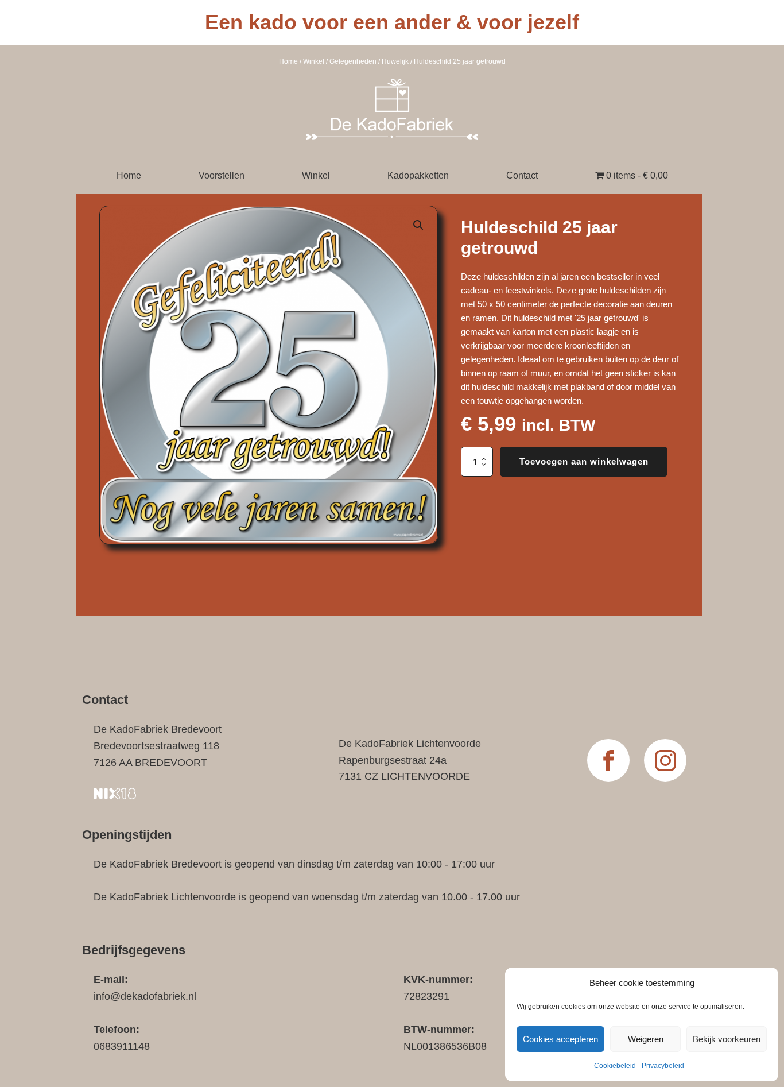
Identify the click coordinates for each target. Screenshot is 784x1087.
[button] (418, 225)
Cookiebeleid (615, 1066)
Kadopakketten (418, 175)
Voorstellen (221, 175)
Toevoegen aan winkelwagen (584, 461)
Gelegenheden (353, 61)
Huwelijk (395, 61)
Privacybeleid (663, 1066)
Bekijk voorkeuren (726, 1039)
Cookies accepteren (560, 1039)
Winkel (313, 61)
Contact (522, 175)
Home (288, 61)
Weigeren (645, 1039)
